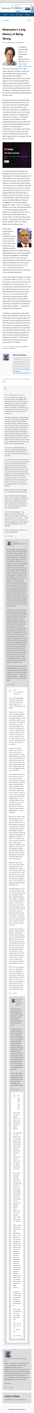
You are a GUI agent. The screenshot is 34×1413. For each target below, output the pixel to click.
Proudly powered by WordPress (17, 1409)
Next (29, 20)
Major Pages (19, 14)
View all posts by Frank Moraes (22, 373)
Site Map (27, 14)
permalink (12, 348)
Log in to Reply (9, 536)
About (11, 14)
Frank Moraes (20, 42)
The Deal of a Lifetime (23, 279)
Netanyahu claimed (9, 294)
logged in (13, 1399)
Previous (6, 20)
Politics (17, 346)
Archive (5, 14)
